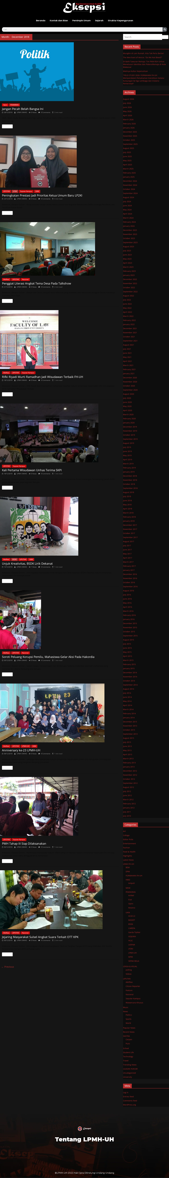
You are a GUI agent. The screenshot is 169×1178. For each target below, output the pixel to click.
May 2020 (127, 406)
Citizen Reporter (133, 986)
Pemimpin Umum (81, 20)
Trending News (130, 1064)
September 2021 (130, 340)
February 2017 (129, 566)
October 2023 (129, 238)
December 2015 (130, 623)
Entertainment (129, 843)
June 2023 (127, 254)
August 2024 (128, 197)
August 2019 (128, 443)
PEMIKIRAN (14, 105)
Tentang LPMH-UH (84, 1139)
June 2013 (127, 746)
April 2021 (127, 361)
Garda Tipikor (134, 932)
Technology (128, 1056)
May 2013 (127, 750)
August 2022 (128, 295)
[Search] (165, 29)
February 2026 (129, 123)
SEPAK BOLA (133, 961)
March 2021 (128, 365)
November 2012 (130, 775)
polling (129, 970)
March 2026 (128, 119)
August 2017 (128, 541)
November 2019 (130, 431)
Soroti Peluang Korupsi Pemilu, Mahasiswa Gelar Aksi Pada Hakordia (48, 657)
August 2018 (128, 492)
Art (124, 831)
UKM (37, 191)
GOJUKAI (132, 936)
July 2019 (127, 447)
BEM (128, 867)
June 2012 (127, 795)
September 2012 (130, 783)
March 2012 (128, 799)
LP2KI (15, 191)
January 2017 (129, 570)
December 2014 (130, 672)
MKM (128, 888)
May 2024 (127, 209)
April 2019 (127, 459)
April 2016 (127, 607)
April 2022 (127, 312)
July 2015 (127, 644)
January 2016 (129, 619)
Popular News (129, 1028)
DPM (128, 871)
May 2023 (127, 259)
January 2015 (129, 668)
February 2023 (129, 271)
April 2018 (127, 508)
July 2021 (127, 349)
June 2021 (127, 353)
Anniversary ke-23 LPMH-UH (21, 750)
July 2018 (127, 496)
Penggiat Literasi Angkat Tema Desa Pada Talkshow (36, 283)
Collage (126, 835)
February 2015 (129, 664)
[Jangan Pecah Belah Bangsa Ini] (59, 71)
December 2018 (130, 476)
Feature (129, 990)
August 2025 (128, 148)
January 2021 (129, 373)
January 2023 (129, 275)
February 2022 (129, 320)
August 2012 (128, 787)
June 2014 (127, 697)
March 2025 (128, 168)
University (127, 1077)
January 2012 (129, 807)
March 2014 (128, 709)
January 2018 (129, 521)
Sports (128, 1019)
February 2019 (129, 467)
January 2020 (129, 422)
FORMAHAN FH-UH (134, 875)
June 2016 (127, 599)
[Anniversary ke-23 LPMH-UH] (59, 713)
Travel (125, 1060)
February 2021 (129, 369)
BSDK (14, 559)
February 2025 (129, 173)
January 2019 (129, 472)
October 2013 (129, 730)
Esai (130, 899)
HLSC (130, 940)
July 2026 (127, 103)
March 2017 (128, 562)
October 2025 (129, 140)
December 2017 (130, 525)
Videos (129, 974)
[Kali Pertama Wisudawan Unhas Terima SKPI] (59, 433)
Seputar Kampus (26, 191)
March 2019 (128, 463)
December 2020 (130, 377)
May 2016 (127, 603)
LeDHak (131, 944)
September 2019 (130, 439)
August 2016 (128, 590)
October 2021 (129, 336)
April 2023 (127, 263)
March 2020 (128, 414)
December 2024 (130, 181)
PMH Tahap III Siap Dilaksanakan (24, 843)
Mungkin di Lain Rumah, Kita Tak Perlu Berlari (143, 53)
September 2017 (130, 537)
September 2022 (130, 291)
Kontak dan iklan (59, 20)
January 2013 (129, 766)
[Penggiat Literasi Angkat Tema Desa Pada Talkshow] (59, 249)
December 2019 (130, 426)
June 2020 (127, 402)
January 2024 (129, 226)
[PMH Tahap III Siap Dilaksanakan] (59, 806)
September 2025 (130, 144)
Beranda (40, 20)
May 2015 (127, 652)
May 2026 (127, 111)
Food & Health (129, 851)
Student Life (128, 1052)
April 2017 (127, 558)
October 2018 (129, 484)
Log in (125, 1092)
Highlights (127, 856)
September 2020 (130, 390)
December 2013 (130, 721)
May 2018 (127, 504)
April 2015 (127, 656)
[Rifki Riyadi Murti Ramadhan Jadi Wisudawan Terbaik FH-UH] (59, 339)
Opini (5, 105)
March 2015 (128, 660)
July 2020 (127, 398)
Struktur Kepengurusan (120, 20)
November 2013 (130, 726)
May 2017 (127, 553)
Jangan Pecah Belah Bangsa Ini (22, 109)
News (125, 1011)
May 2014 (127, 701)
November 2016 (130, 578)
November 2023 (130, 234)
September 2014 (130, 685)
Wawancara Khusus (134, 1002)
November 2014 (130, 676)
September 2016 (130, 586)
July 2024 (127, 201)
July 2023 (127, 250)
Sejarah (99, 20)
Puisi (128, 1043)
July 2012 (127, 791)
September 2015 (130, 635)
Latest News (128, 860)
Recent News (129, 1032)
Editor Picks (128, 839)
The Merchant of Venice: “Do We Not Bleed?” (142, 57)
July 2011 (127, 812)
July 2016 (127, 594)
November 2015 (130, 627)
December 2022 (130, 279)
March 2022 (128, 316)
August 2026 (128, 99)
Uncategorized (129, 1073)
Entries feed (128, 1096)
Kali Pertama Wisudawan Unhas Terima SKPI (32, 470)
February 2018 (129, 517)
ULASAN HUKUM (130, 1069)
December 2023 (130, 230)
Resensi (131, 907)
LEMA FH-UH (128, 864)
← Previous (7, 966)
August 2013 (128, 738)
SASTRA (126, 1036)
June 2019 (127, 451)
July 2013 (127, 742)
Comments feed (130, 1100)
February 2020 (129, 418)
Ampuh (131, 883)
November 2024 (130, 185)
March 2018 (128, 513)
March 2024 (128, 218)
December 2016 (130, 574)
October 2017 (129, 533)
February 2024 (129, 222)
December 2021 (130, 328)
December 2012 (130, 771)
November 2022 (130, 283)
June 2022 (127, 304)
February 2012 (129, 803)
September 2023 (130, 242)
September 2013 (130, 734)
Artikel (131, 895)
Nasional (25, 279)
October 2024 (129, 189)
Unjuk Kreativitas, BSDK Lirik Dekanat (27, 563)
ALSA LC (131, 916)
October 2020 (129, 386)
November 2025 (130, 136)
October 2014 (129, 680)
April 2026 (127, 115)
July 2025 (127, 152)
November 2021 (130, 332)
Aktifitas (6, 279)
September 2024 (130, 193)
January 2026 (129, 127)
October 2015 (129, 631)
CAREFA (131, 928)
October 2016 (129, 582)
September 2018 (130, 488)
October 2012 (129, 779)
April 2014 (127, 705)
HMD (128, 879)
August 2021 (128, 345)
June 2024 (127, 205)
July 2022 (127, 299)
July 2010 (127, 816)
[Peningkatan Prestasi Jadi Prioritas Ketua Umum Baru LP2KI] (59, 162)
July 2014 (127, 693)
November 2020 (130, 381)
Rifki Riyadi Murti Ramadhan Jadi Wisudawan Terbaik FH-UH (42, 377)
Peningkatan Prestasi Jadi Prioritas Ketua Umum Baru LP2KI (42, 195)
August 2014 (128, 689)
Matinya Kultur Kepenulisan (135, 71)
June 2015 (127, 648)
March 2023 (128, 267)
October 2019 (129, 435)
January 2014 (129, 717)
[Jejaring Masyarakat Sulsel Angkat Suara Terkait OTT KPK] (59, 899)
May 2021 (127, 357)
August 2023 (128, 246)
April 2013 (127, 754)
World (128, 1023)
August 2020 (128, 394)
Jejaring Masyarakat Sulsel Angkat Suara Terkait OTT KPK (40, 937)
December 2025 (130, 132)
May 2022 (127, 308)
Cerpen (129, 1039)
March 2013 (128, 758)
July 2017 (127, 545)
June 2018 (127, 500)
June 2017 (127, 549)
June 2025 (127, 156)
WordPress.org (129, 1104)
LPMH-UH (25, 746)
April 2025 (127, 164)
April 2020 (127, 410)
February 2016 (129, 615)
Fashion (126, 847)
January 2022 (129, 324)
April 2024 (127, 213)
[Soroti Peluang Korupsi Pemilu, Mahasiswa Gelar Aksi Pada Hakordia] (59, 619)
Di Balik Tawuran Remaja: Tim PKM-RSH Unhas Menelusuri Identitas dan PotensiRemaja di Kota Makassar (144, 64)
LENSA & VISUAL (130, 966)
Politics (129, 1015)
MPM (130, 957)
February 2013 (129, 762)
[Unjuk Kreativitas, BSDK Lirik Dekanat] (59, 526)
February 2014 (129, 713)
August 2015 (128, 639)
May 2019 (127, 455)
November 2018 (130, 480)
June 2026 (127, 107)
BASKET (131, 920)
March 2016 (128, 611)
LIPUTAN (6, 191)
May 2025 (127, 160)
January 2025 (129, 177)
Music (125, 1007)
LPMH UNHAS (22, 112)
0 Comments (45, 112)
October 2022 (129, 287)
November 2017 (130, 529)
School (126, 1048)
